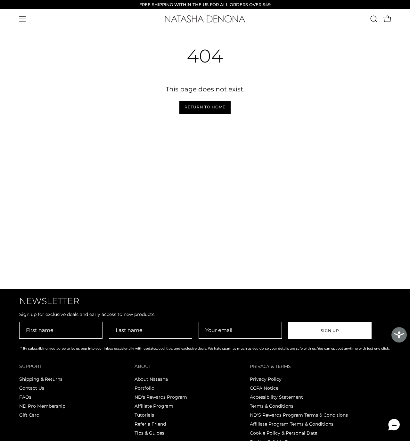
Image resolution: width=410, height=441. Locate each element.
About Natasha (151, 379)
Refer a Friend (150, 424)
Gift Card (29, 415)
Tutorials (144, 415)
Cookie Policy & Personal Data (283, 433)
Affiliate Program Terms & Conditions (291, 424)
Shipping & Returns (40, 379)
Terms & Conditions (271, 406)
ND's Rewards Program (161, 397)
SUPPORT (30, 366)
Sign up (330, 330)
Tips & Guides (149, 433)
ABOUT (143, 366)
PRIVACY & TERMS (270, 366)
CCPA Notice (264, 388)
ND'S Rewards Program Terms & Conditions (299, 415)
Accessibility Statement (276, 397)
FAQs (25, 397)
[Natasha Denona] (205, 19)
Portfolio (144, 388)
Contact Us (31, 388)
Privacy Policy (266, 379)
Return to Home (205, 107)
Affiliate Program (154, 406)
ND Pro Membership (42, 406)
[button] (374, 19)
